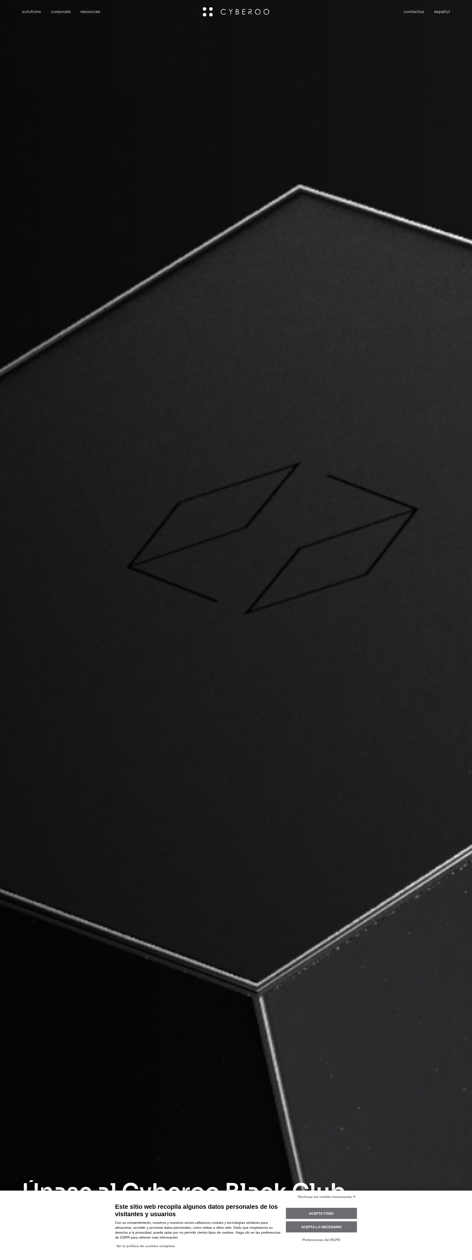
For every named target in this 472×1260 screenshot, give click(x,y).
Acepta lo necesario (321, 1227)
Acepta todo (321, 1213)
